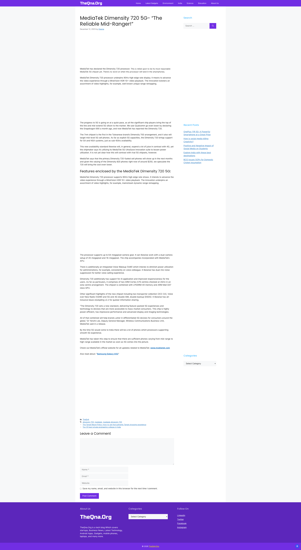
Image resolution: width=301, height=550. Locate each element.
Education (202, 3)
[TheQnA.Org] (91, 3)
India (180, 3)
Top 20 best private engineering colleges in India (102, 427)
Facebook (181, 523)
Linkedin (181, 515)
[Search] (213, 26)
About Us (215, 3)
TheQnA (86, 419)
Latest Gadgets (152, 3)
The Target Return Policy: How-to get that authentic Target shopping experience (114, 425)
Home (138, 3)
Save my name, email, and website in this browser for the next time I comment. (120, 488)
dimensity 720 (88, 422)
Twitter (180, 519)
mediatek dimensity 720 (112, 422)
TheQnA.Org (154, 546)
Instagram (182, 527)
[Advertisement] (127, 50)
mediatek (98, 422)
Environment (168, 3)
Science (190, 3)
